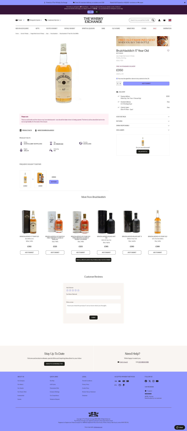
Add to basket (29, 252)
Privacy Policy (85, 384)
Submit (93, 317)
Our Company (21, 380)
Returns (119, 121)
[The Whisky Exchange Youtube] (157, 381)
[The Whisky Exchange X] (150, 381)
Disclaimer (120, 130)
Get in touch (124, 362)
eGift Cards (53, 384)
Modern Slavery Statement (89, 392)
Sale (154, 28)
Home (17, 33)
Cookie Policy (85, 388)
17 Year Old (58, 144)
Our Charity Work (22, 392)
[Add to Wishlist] (168, 51)
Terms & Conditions (87, 380)
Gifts (37, 28)
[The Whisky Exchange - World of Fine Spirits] (93, 20)
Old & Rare (116, 28)
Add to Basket (146, 83)
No (97, 12)
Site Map (52, 380)
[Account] (159, 20)
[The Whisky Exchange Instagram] (153, 381)
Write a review (69, 302)
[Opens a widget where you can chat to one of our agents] (179, 427)
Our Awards (20, 388)
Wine (103, 28)
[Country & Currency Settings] (169, 20)
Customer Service (53, 20)
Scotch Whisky (51, 28)
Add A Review (69, 287)
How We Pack (121, 116)
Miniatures (131, 28)
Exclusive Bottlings (54, 392)
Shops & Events (35, 20)
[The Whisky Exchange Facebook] (146, 381)
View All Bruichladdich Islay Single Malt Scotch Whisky (93, 260)
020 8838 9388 (143, 362)
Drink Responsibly (122, 125)
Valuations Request (55, 399)
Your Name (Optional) (71, 294)
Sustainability (21, 395)
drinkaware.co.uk (98, 427)
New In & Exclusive (22, 28)
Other (144, 28)
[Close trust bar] (185, 2)
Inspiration (167, 28)
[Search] (153, 20)
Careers (19, 399)
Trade (20, 20)
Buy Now (53, 182)
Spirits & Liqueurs (88, 28)
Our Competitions (54, 395)
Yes (90, 12)
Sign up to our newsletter (54, 364)
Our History (20, 384)
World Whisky (69, 28)
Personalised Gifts (54, 388)
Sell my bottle (142, 151)
